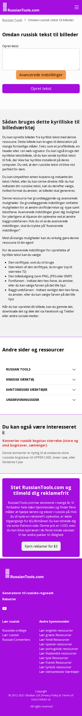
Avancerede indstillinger (41, 74)
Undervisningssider (22, 400)
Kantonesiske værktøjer (26, 390)
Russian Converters (16, 640)
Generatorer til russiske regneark (28, 593)
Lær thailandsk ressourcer (58, 653)
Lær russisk (10, 635)
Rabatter (9, 599)
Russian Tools (12, 20)
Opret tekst (10, 46)
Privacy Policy (50, 695)
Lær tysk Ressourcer (53, 658)
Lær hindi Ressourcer (54, 640)
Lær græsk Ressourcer (55, 635)
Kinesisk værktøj (20, 379)
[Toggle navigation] (76, 7)
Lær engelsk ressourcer (56, 630)
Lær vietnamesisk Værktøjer (59, 672)
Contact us (44, 699)
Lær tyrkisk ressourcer (55, 667)
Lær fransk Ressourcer (55, 662)
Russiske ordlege (14, 630)
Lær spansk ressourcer (55, 644)
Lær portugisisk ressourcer (58, 649)
